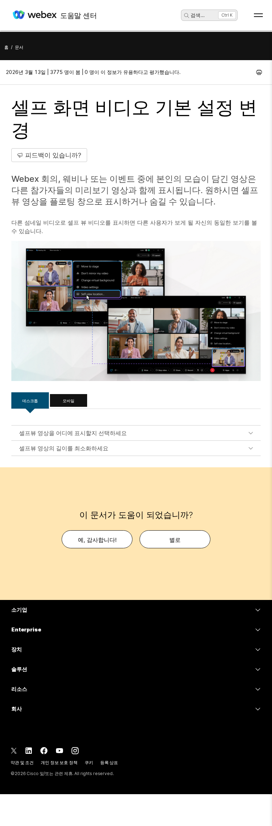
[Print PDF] (259, 72)
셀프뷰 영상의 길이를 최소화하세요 (63, 448)
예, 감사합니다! (97, 539)
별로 (175, 539)
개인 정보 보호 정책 (59, 762)
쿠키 (89, 762)
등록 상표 (109, 762)
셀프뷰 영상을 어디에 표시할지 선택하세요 (73, 433)
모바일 (68, 400)
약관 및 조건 (22, 762)
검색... (198, 15)
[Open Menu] (258, 15)
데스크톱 (30, 400)
